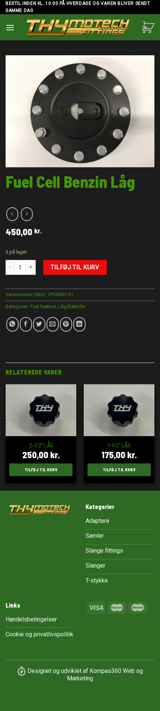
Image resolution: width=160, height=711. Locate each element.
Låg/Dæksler (71, 306)
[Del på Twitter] (39, 324)
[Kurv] (148, 27)
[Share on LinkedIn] (79, 324)
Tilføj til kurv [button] (41, 469)
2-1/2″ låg (41, 444)
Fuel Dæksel (43, 306)
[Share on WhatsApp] (12, 324)
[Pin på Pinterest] (66, 324)
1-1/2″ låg (119, 444)
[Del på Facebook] (26, 324)
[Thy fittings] (78, 29)
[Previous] (5, 437)
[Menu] (10, 27)
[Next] (155, 437)
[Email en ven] (53, 324)
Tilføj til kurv (75, 267)
